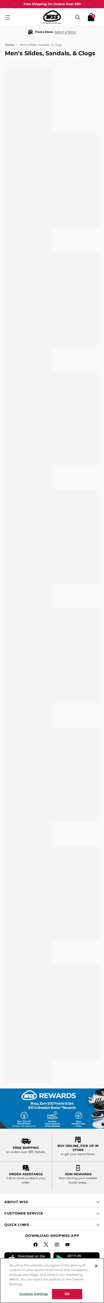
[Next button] (89, 4)
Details (40, 1152)
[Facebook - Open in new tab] (36, 1245)
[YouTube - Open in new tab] (68, 1245)
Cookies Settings (33, 1294)
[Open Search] (77, 17)
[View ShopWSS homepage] (52, 17)
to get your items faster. (78, 1154)
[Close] (96, 1266)
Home (9, 45)
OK (67, 1294)
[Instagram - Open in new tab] (57, 1245)
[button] (52, 32)
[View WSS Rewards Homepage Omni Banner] (52, 1108)
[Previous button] (14, 4)
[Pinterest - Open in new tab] (47, 1245)
